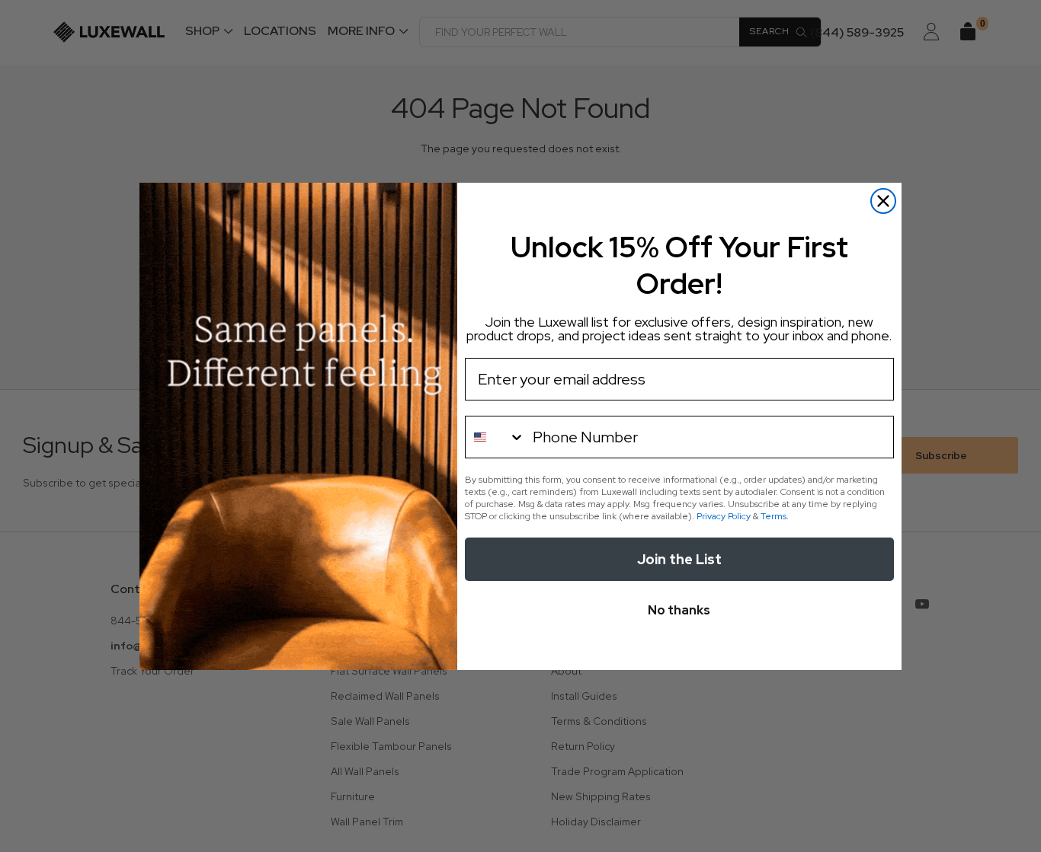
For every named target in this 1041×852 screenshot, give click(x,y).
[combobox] (495, 437)
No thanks (679, 610)
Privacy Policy (724, 516)
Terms (773, 516)
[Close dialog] (883, 201)
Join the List (679, 559)
